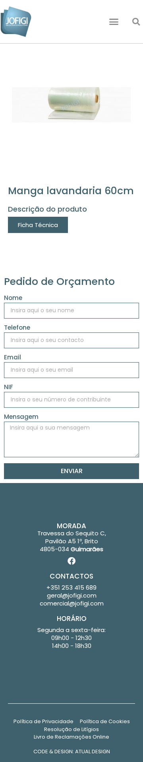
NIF (8, 387)
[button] (114, 21)
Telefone (17, 328)
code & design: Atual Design (71, 751)
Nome (13, 298)
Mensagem (21, 417)
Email (12, 357)
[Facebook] (71, 561)
